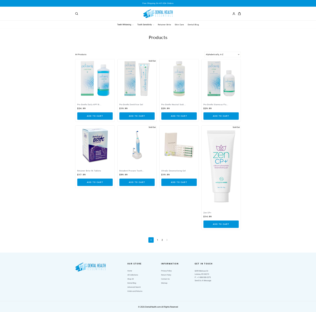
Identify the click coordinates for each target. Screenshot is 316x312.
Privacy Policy (166, 271)
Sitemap (164, 283)
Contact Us (165, 279)
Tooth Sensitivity (144, 24)
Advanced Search (134, 287)
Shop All (130, 279)
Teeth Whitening (124, 24)
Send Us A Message (203, 280)
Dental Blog (193, 25)
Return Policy (166, 275)
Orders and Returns (134, 291)
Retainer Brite (164, 25)
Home (129, 271)
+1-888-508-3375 (204, 277)
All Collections (132, 275)
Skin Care (179, 25)
